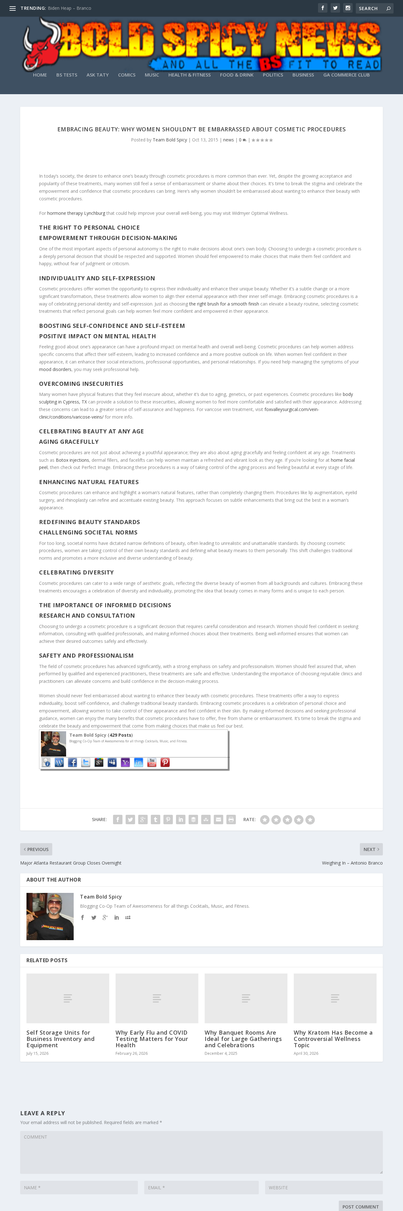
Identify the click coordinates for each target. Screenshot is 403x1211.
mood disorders (55, 369)
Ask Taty (98, 75)
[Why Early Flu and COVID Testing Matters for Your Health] (157, 998)
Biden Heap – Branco (69, 8)
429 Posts (120, 735)
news (228, 140)
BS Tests (66, 75)
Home (40, 75)
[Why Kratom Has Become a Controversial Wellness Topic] (335, 998)
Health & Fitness (189, 75)
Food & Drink (236, 75)
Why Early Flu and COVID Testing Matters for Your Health (152, 1039)
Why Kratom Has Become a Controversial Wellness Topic (333, 1039)
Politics (273, 75)
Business (303, 75)
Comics (126, 75)
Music (152, 75)
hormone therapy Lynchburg (76, 213)
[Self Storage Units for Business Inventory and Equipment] (67, 998)
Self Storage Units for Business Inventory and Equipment (60, 1039)
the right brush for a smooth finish (224, 304)
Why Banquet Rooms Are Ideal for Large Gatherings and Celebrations (243, 1039)
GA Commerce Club (346, 75)
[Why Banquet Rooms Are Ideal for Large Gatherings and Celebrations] (246, 998)
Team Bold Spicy (170, 140)
